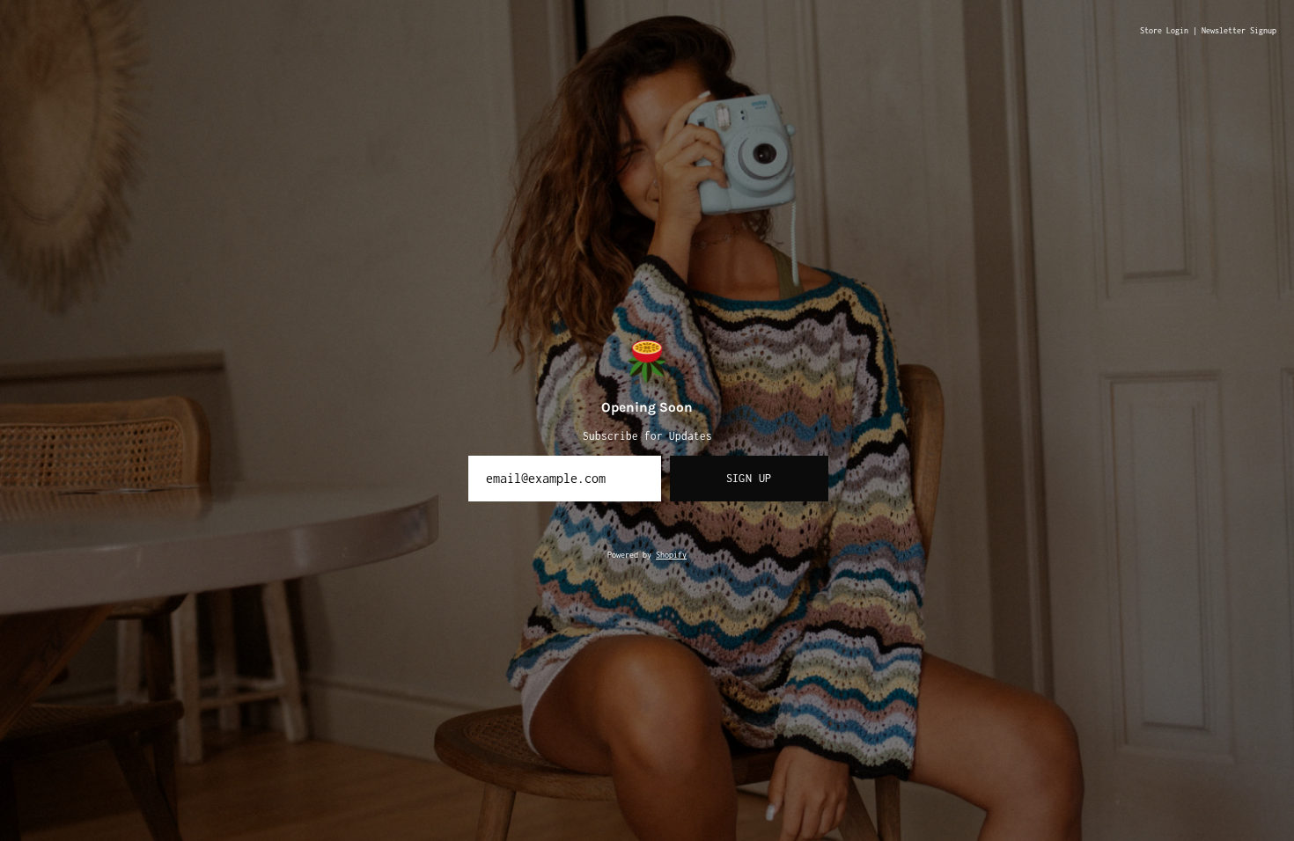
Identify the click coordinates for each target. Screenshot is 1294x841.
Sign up (749, 478)
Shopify (671, 555)
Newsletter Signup (1239, 30)
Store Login (1164, 30)
